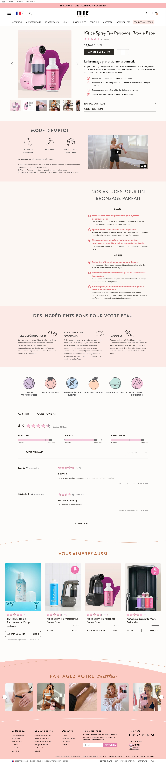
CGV (116, 761)
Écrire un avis (34, 452)
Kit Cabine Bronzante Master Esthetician (142, 620)
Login (145, 13)
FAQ (152, 761)
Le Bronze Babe (79, 22)
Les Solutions (16, 748)
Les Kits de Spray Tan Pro (42, 738)
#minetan (106, 677)
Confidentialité (106, 761)
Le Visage (15, 745)
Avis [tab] (21, 414)
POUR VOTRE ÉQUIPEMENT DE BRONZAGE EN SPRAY (125, 756)
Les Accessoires (39, 748)
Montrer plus (83, 523)
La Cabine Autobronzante (42, 735)
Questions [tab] (44, 414)
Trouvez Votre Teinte (143, 22)
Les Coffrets (15, 751)
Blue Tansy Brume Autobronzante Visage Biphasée (18, 622)
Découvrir (67, 731)
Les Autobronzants (18, 735)
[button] (20, 13)
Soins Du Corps (52, 22)
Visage (66, 22)
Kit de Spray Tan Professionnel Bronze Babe (62, 620)
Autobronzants (33, 22)
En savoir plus (94, 104)
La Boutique (17, 22)
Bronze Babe (16, 738)
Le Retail (37, 751)
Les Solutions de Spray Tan (42, 741)
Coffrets (107, 22)
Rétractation (143, 761)
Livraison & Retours (127, 761)
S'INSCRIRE (110, 745)
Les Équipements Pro (41, 745)
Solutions (94, 22)
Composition (93, 109)
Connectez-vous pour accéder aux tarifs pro (23, 639)
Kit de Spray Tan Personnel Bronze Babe (101, 620)
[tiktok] (138, 735)
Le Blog (64, 735)
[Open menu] (9, 13)
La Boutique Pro (123, 22)
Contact (64, 745)
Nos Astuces (66, 741)
